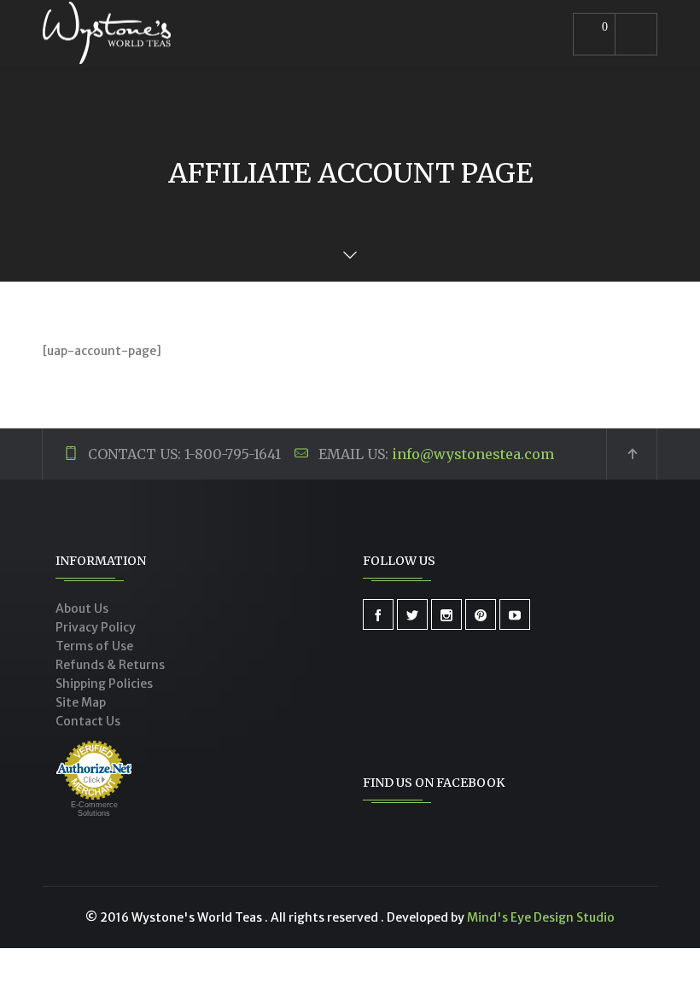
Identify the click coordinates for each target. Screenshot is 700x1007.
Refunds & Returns (110, 664)
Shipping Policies (104, 683)
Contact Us (87, 721)
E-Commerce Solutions (94, 809)
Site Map (80, 702)
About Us (81, 608)
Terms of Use (94, 646)
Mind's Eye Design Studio (541, 917)
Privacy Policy (95, 627)
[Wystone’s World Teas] (107, 34)
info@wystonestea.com (473, 454)
